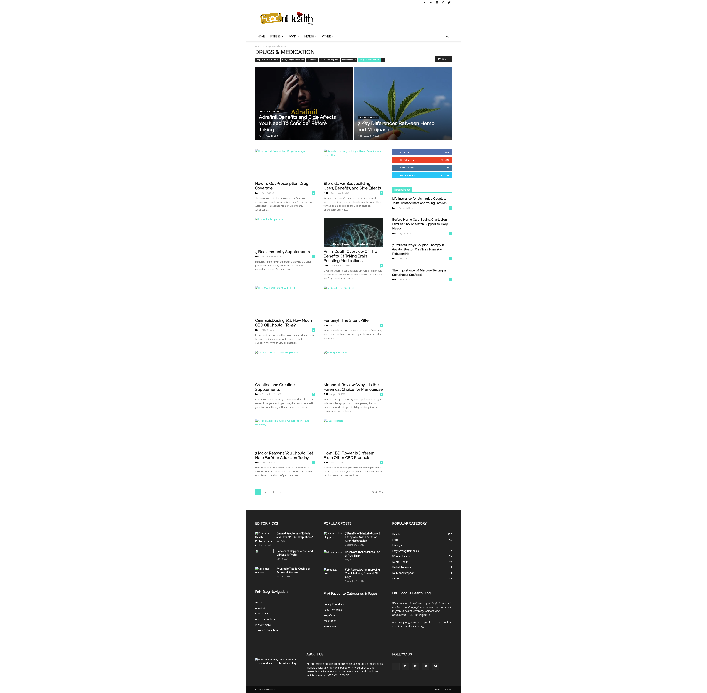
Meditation (330, 621)
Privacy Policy (263, 624)
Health (309, 36)
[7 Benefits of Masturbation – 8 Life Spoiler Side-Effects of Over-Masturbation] (333, 538)
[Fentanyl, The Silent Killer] (353, 301)
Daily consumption (329, 59)
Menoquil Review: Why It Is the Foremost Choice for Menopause (353, 387)
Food (292, 36)
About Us (260, 608)
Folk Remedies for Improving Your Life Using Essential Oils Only (362, 573)
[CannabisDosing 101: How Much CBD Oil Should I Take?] (285, 301)
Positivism (330, 626)
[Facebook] (425, 2)
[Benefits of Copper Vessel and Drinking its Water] (264, 555)
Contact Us (261, 613)
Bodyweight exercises (293, 59)
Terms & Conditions (267, 630)
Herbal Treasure (401, 567)
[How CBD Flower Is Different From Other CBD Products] (353, 433)
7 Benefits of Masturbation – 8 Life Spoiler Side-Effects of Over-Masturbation (362, 537)
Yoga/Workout (332, 615)
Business (312, 59)
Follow (445, 159)
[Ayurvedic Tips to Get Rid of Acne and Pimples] (264, 573)
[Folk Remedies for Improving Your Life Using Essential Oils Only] (333, 574)
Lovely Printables (334, 604)
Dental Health (349, 59)
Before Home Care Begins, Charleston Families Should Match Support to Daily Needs (420, 224)
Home (261, 36)
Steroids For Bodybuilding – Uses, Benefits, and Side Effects (352, 185)
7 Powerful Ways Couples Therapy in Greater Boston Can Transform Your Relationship (418, 249)
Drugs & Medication (369, 59)
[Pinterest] (443, 2)
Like (447, 152)
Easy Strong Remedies (405, 551)
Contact (448, 689)
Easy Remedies (333, 610)
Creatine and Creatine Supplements (275, 387)
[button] (447, 36)
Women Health (401, 556)
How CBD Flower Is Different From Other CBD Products (349, 455)
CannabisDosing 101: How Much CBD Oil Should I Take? (283, 322)
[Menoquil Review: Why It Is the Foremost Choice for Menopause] (353, 365)
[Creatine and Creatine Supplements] (285, 365)
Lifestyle (397, 545)
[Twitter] (449, 2)
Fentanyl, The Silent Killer (347, 320)
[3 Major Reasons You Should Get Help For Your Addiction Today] (285, 433)
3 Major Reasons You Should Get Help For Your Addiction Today (284, 455)
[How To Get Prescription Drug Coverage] (285, 164)
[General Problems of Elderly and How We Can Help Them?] (264, 539)
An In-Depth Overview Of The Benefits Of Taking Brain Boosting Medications (350, 256)
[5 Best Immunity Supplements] (285, 232)
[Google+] (431, 2)
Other (326, 36)
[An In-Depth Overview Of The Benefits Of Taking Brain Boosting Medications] (353, 232)
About (437, 689)
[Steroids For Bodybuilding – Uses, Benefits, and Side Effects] (353, 164)
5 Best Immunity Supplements (282, 251)
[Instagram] (437, 2)
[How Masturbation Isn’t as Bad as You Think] (333, 556)
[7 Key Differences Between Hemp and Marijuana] (403, 106)
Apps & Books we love (267, 59)
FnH (261, 135)
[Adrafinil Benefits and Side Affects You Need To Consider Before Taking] (304, 109)
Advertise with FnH (266, 619)
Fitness (275, 36)
